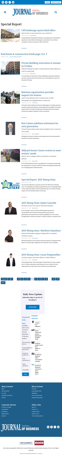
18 (46, 279)
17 (42, 279)
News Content (7, 386)
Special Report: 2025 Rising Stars (38, 179)
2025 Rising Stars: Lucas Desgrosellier (40, 254)
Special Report (5, 391)
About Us (34, 407)
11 (22, 279)
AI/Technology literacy (26, 343)
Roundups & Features (7, 395)
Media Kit (4, 416)
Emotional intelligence (25, 354)
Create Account (56, 2)
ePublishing (39, 453)
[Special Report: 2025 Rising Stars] (10, 184)
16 (39, 279)
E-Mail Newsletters (36, 391)
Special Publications (37, 395)
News (3, 389)
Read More (24, 48)
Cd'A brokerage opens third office (38, 30)
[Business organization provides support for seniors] (10, 97)
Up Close (4, 393)
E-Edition (34, 389)
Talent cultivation (25, 364)
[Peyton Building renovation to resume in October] (10, 68)
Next (3, 282)
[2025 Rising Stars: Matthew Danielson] (10, 235)
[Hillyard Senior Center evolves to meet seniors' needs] (10, 155)
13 (29, 279)
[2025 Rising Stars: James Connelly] (10, 208)
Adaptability (25, 370)
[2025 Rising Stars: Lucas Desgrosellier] (10, 259)
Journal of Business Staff (15, 56)
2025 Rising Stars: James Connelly (38, 203)
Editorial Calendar (6, 407)
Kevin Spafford (35, 134)
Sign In (47, 2)
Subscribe (33, 307)
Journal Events (35, 411)
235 (53, 279)
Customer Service (9, 405)
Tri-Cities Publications (37, 416)
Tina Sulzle (34, 102)
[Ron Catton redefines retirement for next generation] (10, 128)
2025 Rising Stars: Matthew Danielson (41, 230)
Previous (4, 279)
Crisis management (26, 359)
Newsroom (34, 393)
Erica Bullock (33, 35)
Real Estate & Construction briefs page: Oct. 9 (24, 54)
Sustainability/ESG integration (27, 348)
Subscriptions (5, 413)
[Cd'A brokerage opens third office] (10, 35)
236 (58, 279)
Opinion (3, 397)
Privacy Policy (35, 413)
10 (18, 279)
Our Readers (5, 409)
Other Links (36, 405)
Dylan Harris (35, 208)
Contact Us (34, 409)
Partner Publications (37, 397)
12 (25, 279)
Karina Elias (32, 73)
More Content (37, 386)
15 (35, 279)
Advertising (4, 411)
